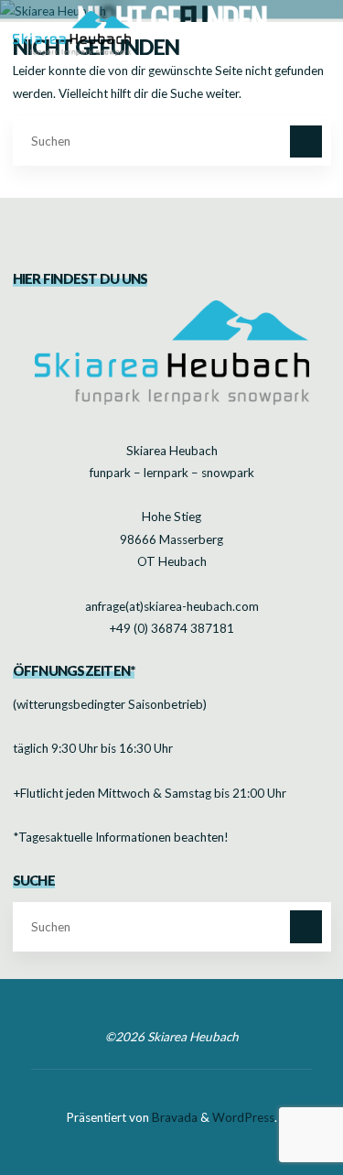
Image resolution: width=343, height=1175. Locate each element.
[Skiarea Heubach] (72, 32)
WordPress (243, 1117)
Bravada (173, 1117)
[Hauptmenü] (312, 32)
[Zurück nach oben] (271, 1103)
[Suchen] (306, 141)
